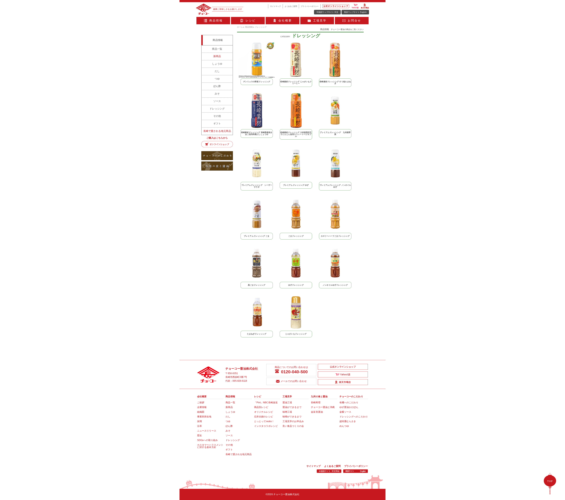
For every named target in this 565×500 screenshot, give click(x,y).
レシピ (251, 20)
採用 (199, 421)
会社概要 (285, 20)
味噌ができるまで (291, 416)
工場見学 (319, 20)
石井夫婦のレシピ (263, 416)
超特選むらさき (347, 421)
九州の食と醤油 (319, 396)
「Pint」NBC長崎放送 (266, 402)
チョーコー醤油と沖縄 (323, 407)
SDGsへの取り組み (207, 440)
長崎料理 (315, 402)
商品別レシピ (261, 407)
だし (217, 71)
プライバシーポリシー (310, 6)
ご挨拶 (200, 402)
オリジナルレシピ (263, 412)
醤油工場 (287, 402)
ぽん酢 (217, 86)
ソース (217, 101)
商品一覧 (217, 49)
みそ (217, 93)
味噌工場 (287, 412)
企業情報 (202, 407)
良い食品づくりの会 (293, 426)
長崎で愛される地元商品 (217, 131)
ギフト (217, 123)
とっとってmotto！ (264, 421)
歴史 (199, 435)
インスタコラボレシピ (266, 426)
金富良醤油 (317, 412)
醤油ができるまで (291, 407)
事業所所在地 (204, 416)
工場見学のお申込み (293, 421)
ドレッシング (217, 108)
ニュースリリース (206, 430)
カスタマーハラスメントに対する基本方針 (210, 446)
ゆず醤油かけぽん (348, 407)
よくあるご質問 (291, 6)
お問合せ (354, 20)
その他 (217, 116)
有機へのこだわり (348, 402)
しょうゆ (217, 63)
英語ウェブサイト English (355, 12)
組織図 (200, 412)
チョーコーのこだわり (351, 396)
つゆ (217, 78)
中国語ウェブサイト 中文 (327, 12)
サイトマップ (275, 6)
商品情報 (216, 20)
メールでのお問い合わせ (294, 381)
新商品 (217, 56)
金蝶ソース (345, 412)
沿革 (199, 426)
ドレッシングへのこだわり (353, 416)
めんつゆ (344, 426)
